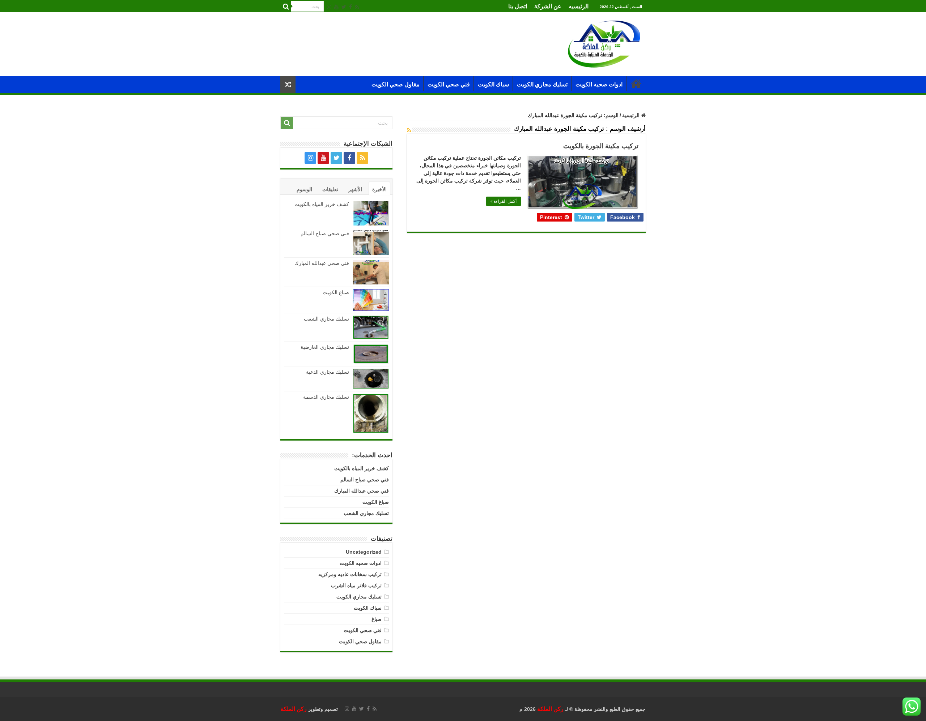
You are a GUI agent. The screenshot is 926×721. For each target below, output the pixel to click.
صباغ (376, 619)
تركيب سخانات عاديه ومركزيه (350, 574)
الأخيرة (379, 189)
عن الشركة (547, 6)
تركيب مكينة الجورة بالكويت (600, 146)
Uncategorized (364, 552)
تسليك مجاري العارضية (325, 347)
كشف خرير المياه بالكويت (321, 204)
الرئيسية (636, 83)
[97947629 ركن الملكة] (604, 43)
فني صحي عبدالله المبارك (321, 263)
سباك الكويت (493, 84)
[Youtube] (336, 7)
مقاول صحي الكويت (395, 84)
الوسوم (304, 189)
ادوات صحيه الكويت (599, 84)
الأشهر (355, 189)
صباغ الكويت (335, 292)
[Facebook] (350, 7)
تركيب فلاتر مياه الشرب (356, 585)
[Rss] (357, 7)
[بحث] (285, 6)
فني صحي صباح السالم (325, 233)
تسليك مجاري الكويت (542, 84)
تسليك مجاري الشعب (326, 319)
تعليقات (330, 189)
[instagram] (329, 7)
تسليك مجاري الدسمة (326, 397)
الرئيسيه (579, 6)
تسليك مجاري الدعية (327, 372)
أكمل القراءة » (503, 201)
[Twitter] (344, 7)
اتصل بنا (517, 6)
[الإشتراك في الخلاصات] (409, 130)
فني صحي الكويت (449, 84)
